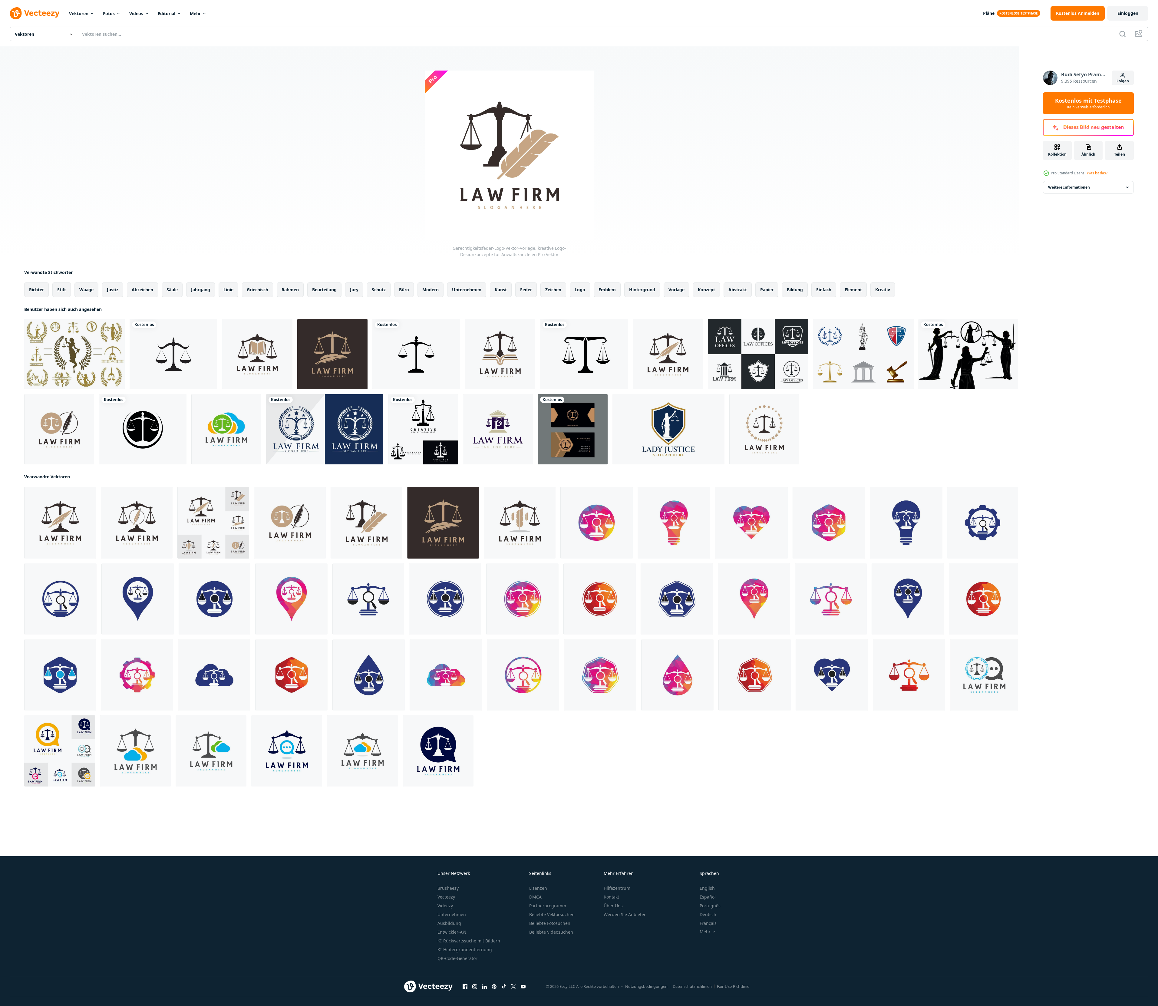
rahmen (290, 289)
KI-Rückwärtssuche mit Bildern (468, 941)
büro (404, 289)
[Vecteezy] (34, 13)
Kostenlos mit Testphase (1088, 103)
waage (86, 289)
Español (708, 897)
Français (708, 923)
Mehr (195, 13)
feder (526, 289)
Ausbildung (449, 923)
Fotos (109, 13)
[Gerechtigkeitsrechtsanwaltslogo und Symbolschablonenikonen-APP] (173, 354)
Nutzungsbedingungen (646, 986)
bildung (795, 289)
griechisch (257, 289)
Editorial (166, 13)
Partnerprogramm (547, 906)
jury (354, 289)
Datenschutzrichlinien (692, 986)
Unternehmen (451, 914)
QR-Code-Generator (457, 958)
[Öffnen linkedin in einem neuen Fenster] (484, 986)
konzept (706, 289)
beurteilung (324, 289)
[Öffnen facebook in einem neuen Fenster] (465, 986)
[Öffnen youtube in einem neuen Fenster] (523, 986)
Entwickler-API (452, 932)
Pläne (989, 13)
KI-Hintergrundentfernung (464, 949)
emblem (607, 289)
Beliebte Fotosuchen (549, 923)
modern (430, 289)
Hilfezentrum (617, 888)
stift (61, 289)
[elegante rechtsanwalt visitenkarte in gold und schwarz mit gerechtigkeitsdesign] (573, 429)
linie (228, 289)
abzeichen (142, 289)
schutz (379, 289)
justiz (112, 289)
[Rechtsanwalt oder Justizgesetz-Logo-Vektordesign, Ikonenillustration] (423, 429)
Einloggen (1127, 13)
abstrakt (737, 289)
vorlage (676, 289)
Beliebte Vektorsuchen (552, 914)
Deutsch (708, 914)
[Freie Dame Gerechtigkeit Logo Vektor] (74, 354)
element (853, 289)
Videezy (445, 906)
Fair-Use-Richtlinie (733, 986)
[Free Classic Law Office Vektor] (863, 354)
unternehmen (466, 289)
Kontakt (611, 897)
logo (580, 289)
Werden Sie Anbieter (625, 914)
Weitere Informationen (1069, 187)
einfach (823, 289)
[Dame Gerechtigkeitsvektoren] (968, 354)
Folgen (1123, 81)
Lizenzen (538, 888)
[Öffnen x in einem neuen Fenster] (513, 986)
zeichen (553, 289)
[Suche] (1122, 34)
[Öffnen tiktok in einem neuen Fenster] (503, 986)
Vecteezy (446, 897)
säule (172, 289)
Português (710, 906)
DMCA (535, 897)
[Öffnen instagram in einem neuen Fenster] (474, 986)
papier (767, 289)
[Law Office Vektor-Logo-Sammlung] (758, 354)
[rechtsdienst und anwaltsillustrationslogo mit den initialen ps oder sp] (498, 429)
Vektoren (78, 13)
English (707, 888)
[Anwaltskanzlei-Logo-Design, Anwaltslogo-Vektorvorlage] (324, 429)
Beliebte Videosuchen (551, 932)
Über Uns (613, 906)
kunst (501, 289)
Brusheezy (448, 888)
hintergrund (642, 289)
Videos (136, 13)
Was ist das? (1097, 173)
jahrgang (200, 289)
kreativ (882, 289)
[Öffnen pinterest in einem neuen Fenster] (494, 986)
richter (36, 289)
